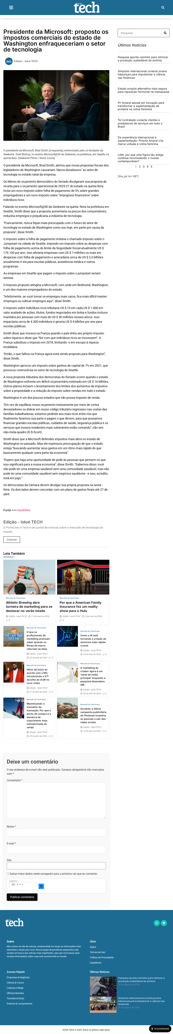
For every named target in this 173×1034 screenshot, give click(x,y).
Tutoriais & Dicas (15, 998)
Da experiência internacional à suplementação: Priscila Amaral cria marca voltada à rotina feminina (140, 140)
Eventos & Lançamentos (19, 1003)
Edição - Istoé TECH (18, 616)
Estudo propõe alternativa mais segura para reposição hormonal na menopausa (143, 90)
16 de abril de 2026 (92, 731)
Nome (11, 826)
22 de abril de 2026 (92, 654)
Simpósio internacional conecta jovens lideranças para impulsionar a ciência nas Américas (142, 74)
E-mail (11, 843)
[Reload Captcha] (41, 886)
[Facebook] (164, 923)
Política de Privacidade (102, 957)
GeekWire (23, 510)
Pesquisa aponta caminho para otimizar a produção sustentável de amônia (143, 58)
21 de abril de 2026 (38, 692)
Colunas (12, 539)
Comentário (14, 780)
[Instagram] (157, 923)
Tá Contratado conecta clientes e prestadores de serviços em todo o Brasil (140, 123)
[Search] (165, 33)
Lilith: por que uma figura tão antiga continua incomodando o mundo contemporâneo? (140, 158)
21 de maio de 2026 (40, 616)
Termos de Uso (97, 952)
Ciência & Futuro (15, 982)
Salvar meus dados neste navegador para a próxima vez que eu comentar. (54, 873)
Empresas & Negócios (18, 977)
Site (9, 860)
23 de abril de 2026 (38, 658)
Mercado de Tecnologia (15, 598)
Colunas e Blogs (15, 988)
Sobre (93, 947)
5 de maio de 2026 (93, 616)
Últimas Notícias (15, 993)
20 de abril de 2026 (92, 693)
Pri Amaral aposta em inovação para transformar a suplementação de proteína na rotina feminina (141, 106)
